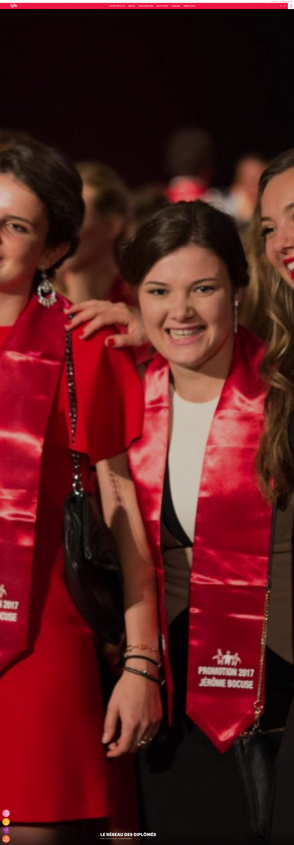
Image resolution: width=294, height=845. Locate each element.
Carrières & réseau (111, 838)
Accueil (102, 838)
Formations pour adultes (286, 1)
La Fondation (273, 1)
